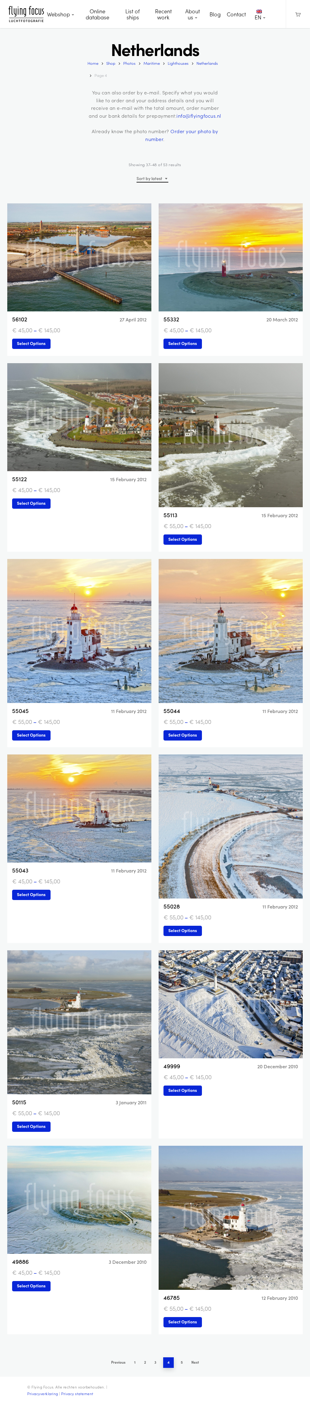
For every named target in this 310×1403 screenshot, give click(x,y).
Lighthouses (178, 63)
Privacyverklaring (42, 1393)
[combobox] (152, 178)
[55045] (79, 631)
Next (195, 1362)
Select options (31, 343)
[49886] (79, 1200)
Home (92, 63)
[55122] (79, 417)
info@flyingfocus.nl (198, 116)
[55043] (79, 808)
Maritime (151, 63)
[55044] (231, 631)
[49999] (231, 1004)
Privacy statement (77, 1393)
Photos (129, 63)
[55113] (231, 435)
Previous (118, 1362)
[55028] (231, 826)
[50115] (79, 1022)
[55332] (231, 257)
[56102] (79, 257)
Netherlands (207, 63)
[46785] (231, 1218)
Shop (110, 63)
